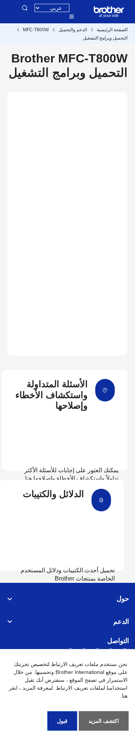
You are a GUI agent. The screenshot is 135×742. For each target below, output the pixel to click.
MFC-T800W (36, 29)
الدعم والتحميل (72, 29)
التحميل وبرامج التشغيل (105, 38)
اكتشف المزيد (103, 721)
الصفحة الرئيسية (112, 29)
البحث (24, 8)
